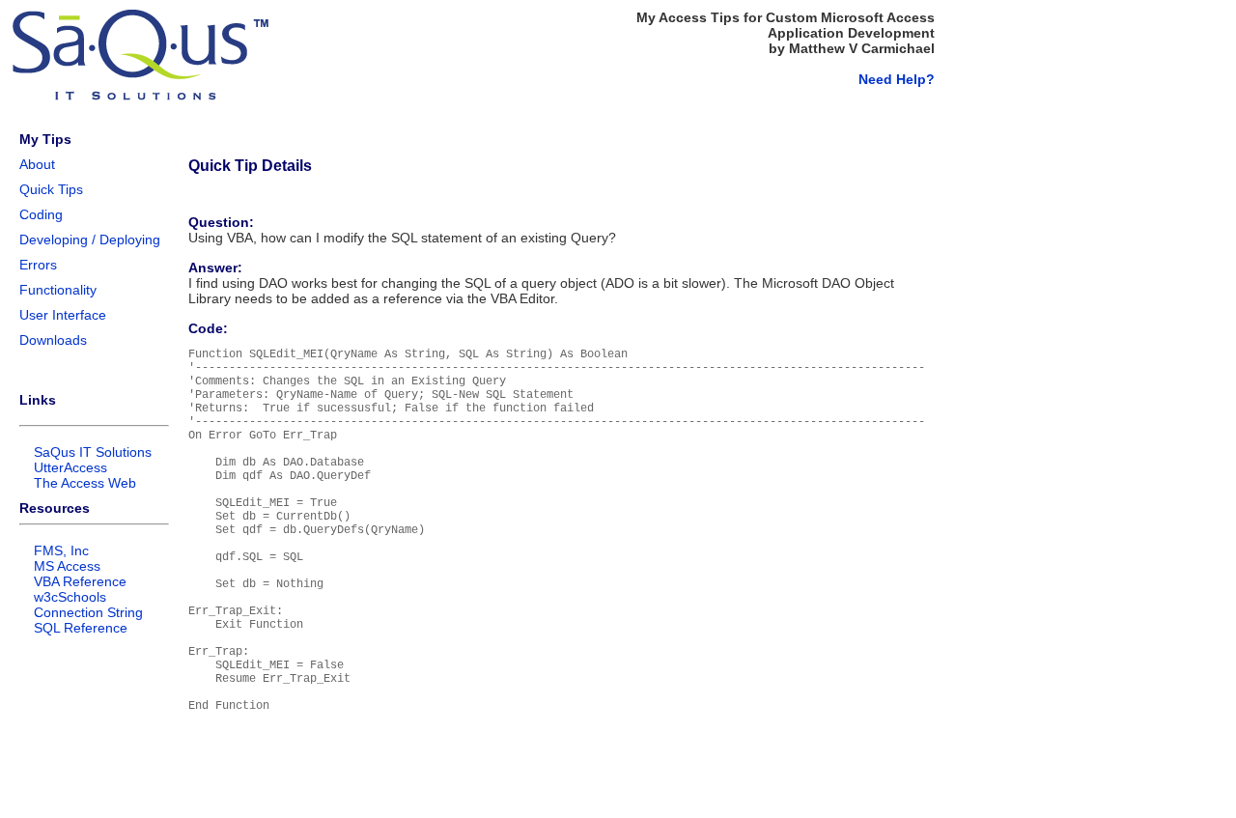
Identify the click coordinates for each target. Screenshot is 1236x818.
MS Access (67, 566)
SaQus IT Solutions (93, 452)
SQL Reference (80, 627)
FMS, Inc (61, 550)
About (37, 164)
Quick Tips (51, 189)
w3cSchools (70, 597)
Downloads (53, 340)
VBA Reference (80, 581)
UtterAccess (70, 467)
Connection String (88, 612)
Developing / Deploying (89, 239)
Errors (38, 264)
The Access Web (85, 483)
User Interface (62, 315)
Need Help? (896, 79)
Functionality (58, 289)
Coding (41, 214)
